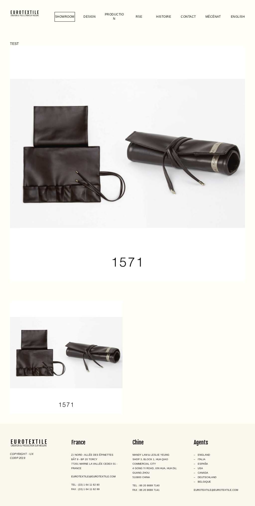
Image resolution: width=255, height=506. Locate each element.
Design (89, 16)
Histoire (163, 16)
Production (114, 16)
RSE (139, 16)
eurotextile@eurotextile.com (93, 476)
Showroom (64, 16)
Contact (188, 16)
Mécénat (213, 16)
